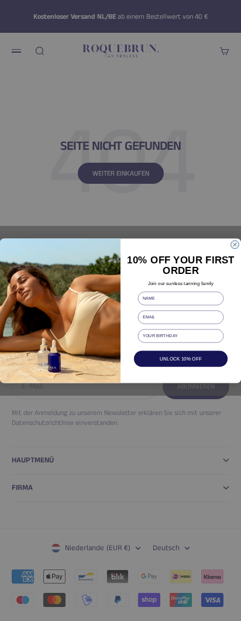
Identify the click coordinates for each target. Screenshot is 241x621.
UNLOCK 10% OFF (181, 358)
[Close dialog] (235, 245)
